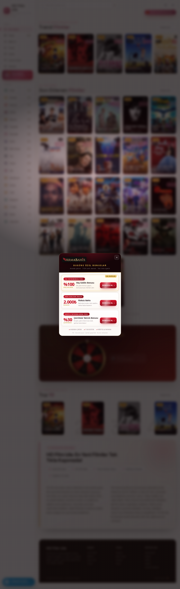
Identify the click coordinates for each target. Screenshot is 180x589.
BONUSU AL (108, 285)
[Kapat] (116, 257)
